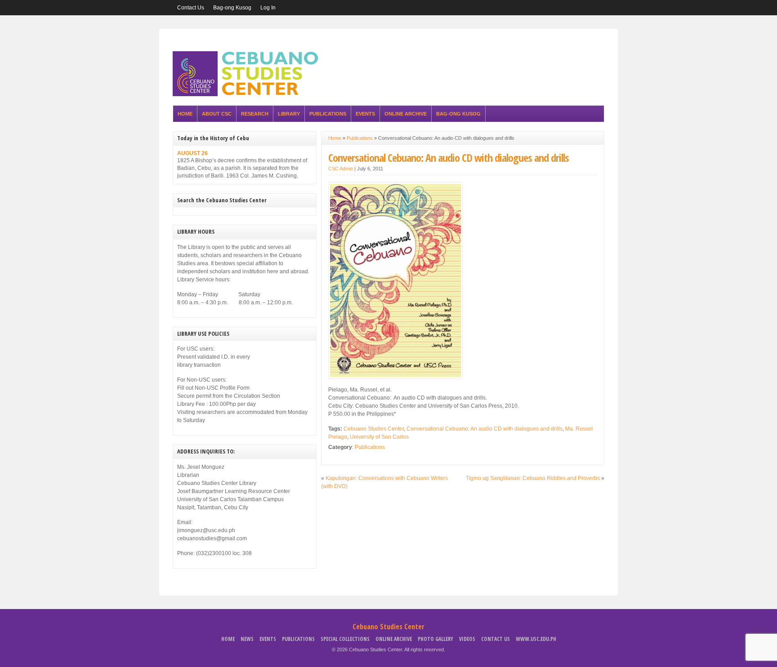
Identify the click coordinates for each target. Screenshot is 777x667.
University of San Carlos (379, 437)
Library (289, 113)
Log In (268, 7)
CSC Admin (340, 168)
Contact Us (190, 7)
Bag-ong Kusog (232, 7)
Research (254, 113)
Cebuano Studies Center (374, 429)
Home (185, 113)
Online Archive (405, 113)
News (247, 639)
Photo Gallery (435, 639)
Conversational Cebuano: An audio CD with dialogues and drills (448, 157)
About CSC (217, 113)
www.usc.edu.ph (536, 639)
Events (365, 113)
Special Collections (345, 639)
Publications (327, 113)
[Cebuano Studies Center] (248, 94)
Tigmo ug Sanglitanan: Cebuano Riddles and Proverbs (533, 478)
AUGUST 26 (192, 153)
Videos (467, 639)
